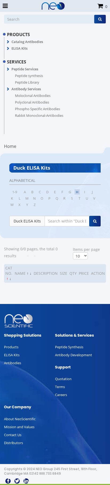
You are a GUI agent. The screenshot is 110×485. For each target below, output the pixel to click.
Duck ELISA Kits (27, 221)
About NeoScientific (20, 419)
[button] (8, 42)
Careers (61, 394)
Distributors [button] (13, 442)
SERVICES (16, 62)
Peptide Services (24, 69)
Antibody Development (73, 355)
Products (11, 347)
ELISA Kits (19, 48)
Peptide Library (27, 82)
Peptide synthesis (29, 75)
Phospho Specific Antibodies (37, 108)
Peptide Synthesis (69, 347)
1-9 (14, 192)
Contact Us (12, 434)
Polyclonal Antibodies (32, 102)
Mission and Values (19, 426)
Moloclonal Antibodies (32, 95)
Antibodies (12, 362)
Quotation (63, 378)
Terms (60, 386)
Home (10, 146)
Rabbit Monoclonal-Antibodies (39, 115)
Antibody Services (26, 89)
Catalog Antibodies (27, 41)
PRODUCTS (18, 34)
